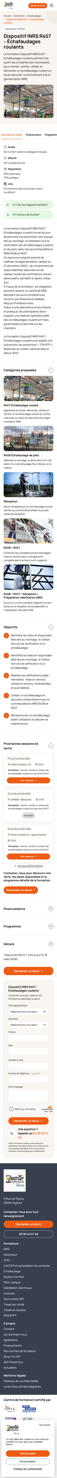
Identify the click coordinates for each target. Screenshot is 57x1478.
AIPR (6, 1249)
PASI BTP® (10, 1315)
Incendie (9, 1293)
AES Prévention (13, 1362)
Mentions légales (15, 1375)
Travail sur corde (14, 1304)
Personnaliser (28, 1461)
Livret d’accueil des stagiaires (22, 1386)
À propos (9, 1323)
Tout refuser (45, 1424)
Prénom (12, 1031)
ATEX (7, 1260)
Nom (10, 1045)
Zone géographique (17, 1005)
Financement (33, 134)
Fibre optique (12, 1282)
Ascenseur (10, 1254)
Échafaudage (12, 1271)
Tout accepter (28, 1453)
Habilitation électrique (18, 1288)
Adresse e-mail (15, 1059)
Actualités (10, 1367)
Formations (11, 1243)
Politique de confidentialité (21, 1381)
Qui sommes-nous (15, 1334)
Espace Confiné (14, 1277)
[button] (51, 5)
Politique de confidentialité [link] (28, 1469)
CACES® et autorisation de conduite (27, 1265)
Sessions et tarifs (12, 134)
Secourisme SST (14, 1299)
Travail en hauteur (15, 1310)
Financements (13, 1345)
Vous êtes (13, 1018)
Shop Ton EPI (12, 1356)
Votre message (15, 1086)
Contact (9, 1329)
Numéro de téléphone (24, 1073)
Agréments (11, 1340)
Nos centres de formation (20, 1351)
